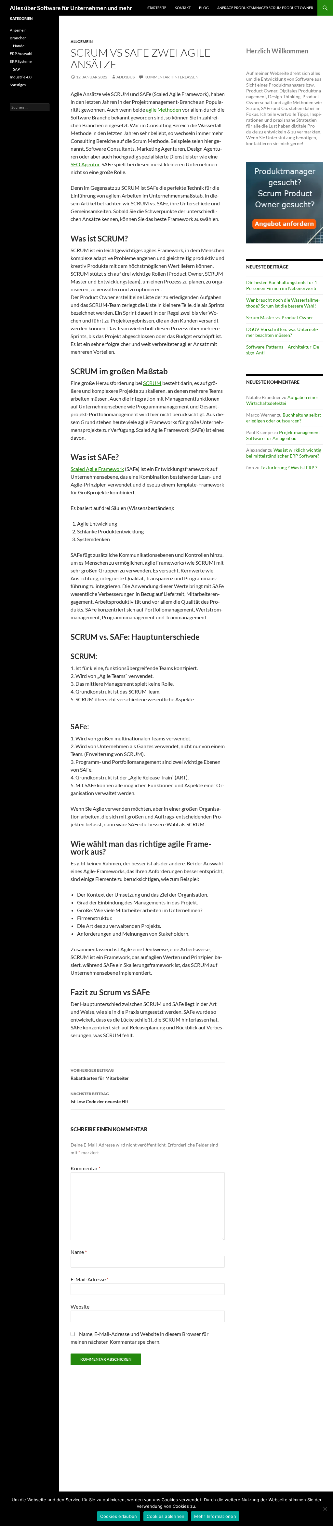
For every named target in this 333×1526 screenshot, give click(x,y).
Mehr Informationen (215, 1516)
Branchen (18, 37)
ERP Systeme (21, 61)
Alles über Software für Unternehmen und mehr (71, 7)
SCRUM (152, 383)
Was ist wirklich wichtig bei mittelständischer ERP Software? (283, 453)
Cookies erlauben (118, 1516)
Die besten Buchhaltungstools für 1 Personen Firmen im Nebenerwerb (281, 285)
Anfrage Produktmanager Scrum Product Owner (265, 8)
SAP (16, 69)
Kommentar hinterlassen (171, 77)
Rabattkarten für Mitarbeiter (100, 1074)
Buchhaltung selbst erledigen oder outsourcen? (283, 417)
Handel (19, 45)
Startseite (156, 8)
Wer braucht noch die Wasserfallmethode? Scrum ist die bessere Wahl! (283, 303)
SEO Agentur (85, 164)
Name (79, 1252)
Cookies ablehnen (165, 1516)
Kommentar (85, 1168)
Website (80, 1306)
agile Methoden (163, 109)
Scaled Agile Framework (97, 469)
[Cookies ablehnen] (325, 1508)
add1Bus (125, 77)
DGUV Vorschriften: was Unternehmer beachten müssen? (282, 332)
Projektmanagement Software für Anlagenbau (283, 435)
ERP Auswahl (21, 53)
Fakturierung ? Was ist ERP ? (288, 467)
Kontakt (183, 8)
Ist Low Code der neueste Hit (99, 1097)
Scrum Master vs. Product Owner (279, 317)
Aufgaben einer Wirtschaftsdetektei (282, 400)
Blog (204, 8)
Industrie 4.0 (21, 77)
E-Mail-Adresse (90, 1279)
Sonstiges (18, 84)
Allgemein (82, 41)
